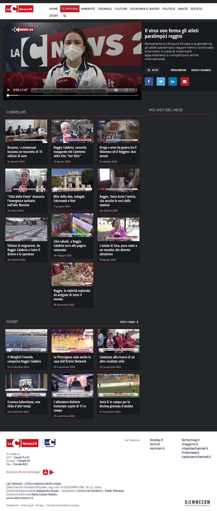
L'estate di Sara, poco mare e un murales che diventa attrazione (118, 249)
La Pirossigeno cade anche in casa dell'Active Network (72, 359)
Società (196, 8)
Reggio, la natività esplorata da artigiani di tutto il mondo (72, 294)
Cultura (121, 8)
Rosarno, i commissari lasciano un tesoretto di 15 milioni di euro (24, 151)
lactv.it (155, 444)
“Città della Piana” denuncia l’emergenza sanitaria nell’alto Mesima (25, 200)
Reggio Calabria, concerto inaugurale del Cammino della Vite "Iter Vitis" (70, 151)
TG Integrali (70, 8)
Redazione (12, 505)
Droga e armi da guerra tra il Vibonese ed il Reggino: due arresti (118, 151)
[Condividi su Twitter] (160, 82)
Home (53, 8)
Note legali (27, 505)
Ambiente (88, 8)
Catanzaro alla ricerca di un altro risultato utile (117, 359)
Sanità (183, 8)
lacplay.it (156, 440)
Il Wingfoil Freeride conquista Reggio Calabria (24, 359)
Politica (169, 8)
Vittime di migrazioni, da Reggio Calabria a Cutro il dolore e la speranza (23, 249)
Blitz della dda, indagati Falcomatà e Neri (69, 198)
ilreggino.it (190, 444)
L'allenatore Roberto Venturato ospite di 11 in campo (70, 406)
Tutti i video (128, 322)
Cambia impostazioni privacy (62, 505)
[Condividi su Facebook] (148, 82)
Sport (53, 15)
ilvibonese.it (190, 453)
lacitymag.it (191, 440)
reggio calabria (201, 70)
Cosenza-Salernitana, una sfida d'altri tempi (23, 404)
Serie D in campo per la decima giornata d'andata (116, 404)
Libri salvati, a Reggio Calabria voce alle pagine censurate (70, 245)
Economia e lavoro (145, 8)
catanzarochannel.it (196, 457)
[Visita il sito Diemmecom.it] (198, 508)
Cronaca (105, 8)
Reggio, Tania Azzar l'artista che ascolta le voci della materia (117, 200)
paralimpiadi (178, 70)
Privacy (40, 505)
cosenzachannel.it (195, 448)
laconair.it (157, 448)
